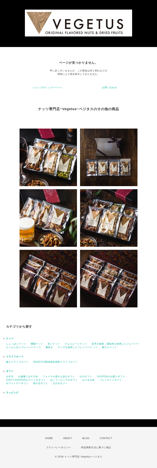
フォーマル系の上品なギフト (59, 376)
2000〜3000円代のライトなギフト (26, 380)
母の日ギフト (40, 383)
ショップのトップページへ (47, 87)
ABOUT (67, 438)
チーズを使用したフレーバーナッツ (77, 347)
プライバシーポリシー (58, 447)
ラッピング (12, 392)
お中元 (10, 376)
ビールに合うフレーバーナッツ (23, 347)
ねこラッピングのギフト (64, 380)
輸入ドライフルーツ (17, 362)
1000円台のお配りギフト (111, 376)
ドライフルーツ (15, 356)
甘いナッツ (54, 344)
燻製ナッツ (37, 344)
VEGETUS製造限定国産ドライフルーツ (55, 362)
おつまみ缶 (88, 380)
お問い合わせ (109, 87)
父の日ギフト (60, 383)
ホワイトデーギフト (17, 383)
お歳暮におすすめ (28, 376)
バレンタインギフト (110, 380)
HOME (49, 438)
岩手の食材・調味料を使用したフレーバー (115, 344)
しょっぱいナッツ (16, 344)
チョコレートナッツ (76, 344)
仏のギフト (86, 376)
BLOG (85, 438)
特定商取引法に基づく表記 (96, 447)
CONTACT (106, 438)
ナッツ (10, 338)
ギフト (10, 371)
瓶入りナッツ (109, 347)
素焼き (49, 347)
